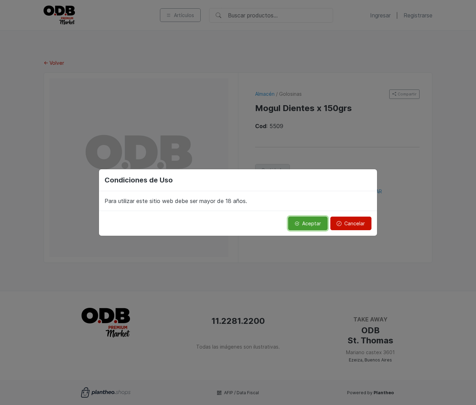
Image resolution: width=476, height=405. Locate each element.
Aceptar (311, 223)
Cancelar (354, 223)
